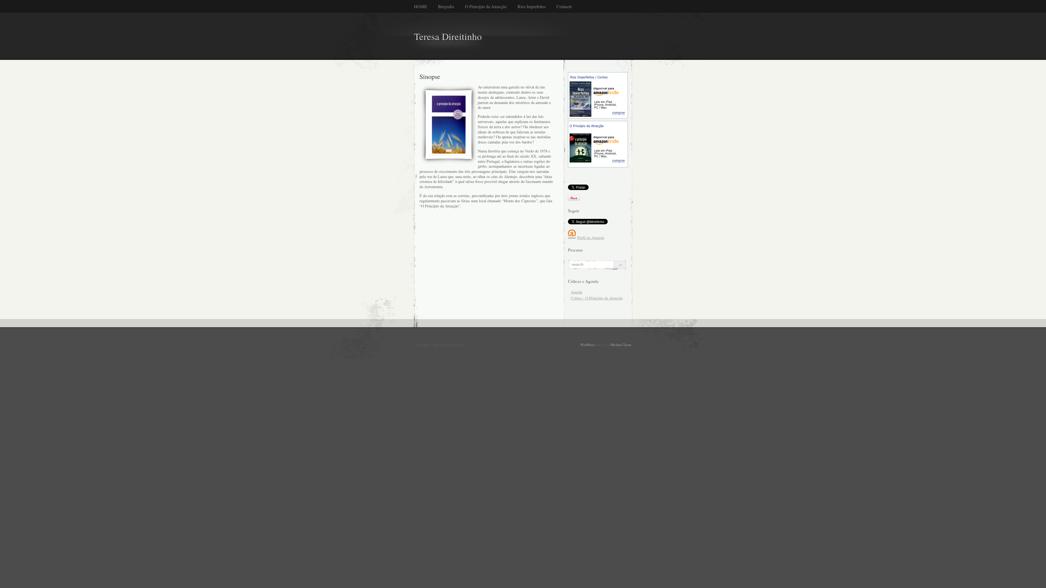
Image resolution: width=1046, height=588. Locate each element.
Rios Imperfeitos (532, 6)
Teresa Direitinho (448, 36)
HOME (420, 6)
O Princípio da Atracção (486, 6)
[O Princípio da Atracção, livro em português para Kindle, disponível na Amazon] (598, 166)
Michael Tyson (620, 344)
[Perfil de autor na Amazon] (572, 237)
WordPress (587, 344)
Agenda (576, 292)
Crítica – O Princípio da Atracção (597, 298)
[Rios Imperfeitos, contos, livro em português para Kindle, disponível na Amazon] (598, 117)
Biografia (446, 6)
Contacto (564, 6)
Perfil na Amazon (590, 237)
